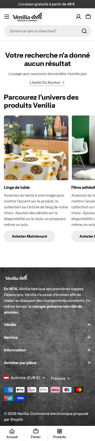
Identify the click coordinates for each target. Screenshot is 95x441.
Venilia (22, 413)
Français (58, 378)
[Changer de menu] (7, 17)
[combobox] (47, 31)
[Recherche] (84, 31)
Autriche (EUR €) (25, 377)
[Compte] (78, 17)
